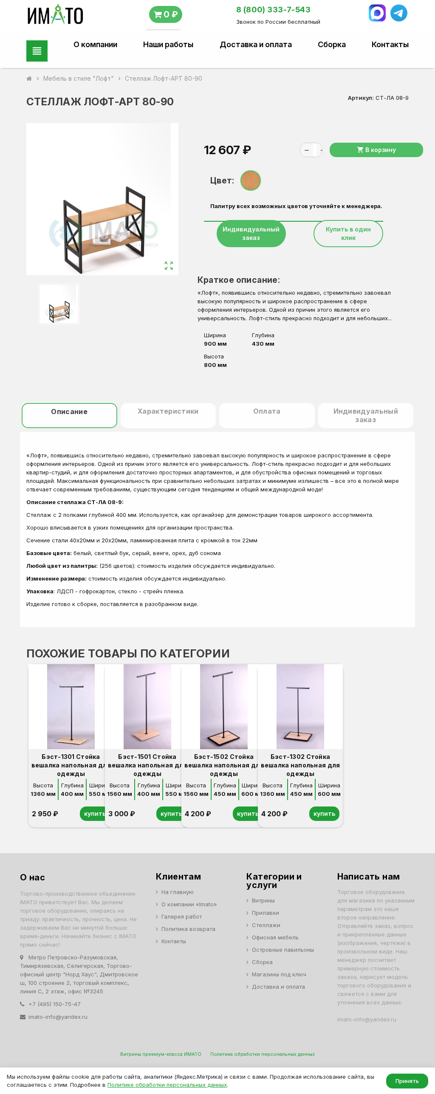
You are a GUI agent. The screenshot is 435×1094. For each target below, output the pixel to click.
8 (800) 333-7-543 (273, 9)
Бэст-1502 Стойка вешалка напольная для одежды (224, 765)
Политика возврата (188, 928)
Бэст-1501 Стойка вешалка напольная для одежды (147, 765)
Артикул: (361, 97)
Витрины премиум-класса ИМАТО (160, 1054)
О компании (95, 44)
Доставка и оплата (256, 44)
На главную (177, 891)
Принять (407, 1080)
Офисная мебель (275, 937)
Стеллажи (266, 925)
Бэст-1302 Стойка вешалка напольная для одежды (300, 765)
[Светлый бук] (250, 180)
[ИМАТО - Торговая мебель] (55, 16)
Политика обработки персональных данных (262, 1054)
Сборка (332, 44)
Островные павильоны (283, 949)
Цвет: (222, 180)
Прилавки (265, 912)
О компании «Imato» (189, 904)
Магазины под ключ (279, 974)
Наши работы (168, 44)
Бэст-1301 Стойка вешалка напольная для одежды (71, 765)
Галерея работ (181, 916)
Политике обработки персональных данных (167, 1084)
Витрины (263, 900)
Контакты (390, 44)
